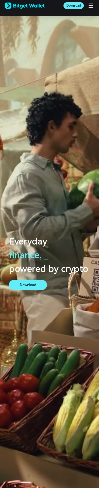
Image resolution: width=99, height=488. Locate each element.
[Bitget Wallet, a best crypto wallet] (25, 6)
